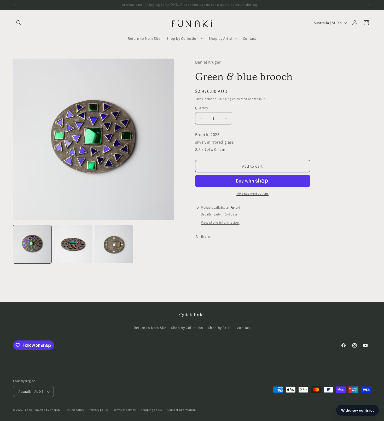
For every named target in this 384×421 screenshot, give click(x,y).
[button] (19, 23)
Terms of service (125, 410)
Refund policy (75, 410)
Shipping (225, 99)
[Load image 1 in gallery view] (32, 244)
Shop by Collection (187, 327)
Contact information (181, 410)
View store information (220, 222)
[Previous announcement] (15, 5)
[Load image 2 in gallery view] (73, 244)
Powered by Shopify (47, 410)
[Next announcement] (369, 5)
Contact (243, 327)
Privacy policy (99, 410)
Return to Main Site (150, 327)
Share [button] (205, 236)
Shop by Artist (220, 327)
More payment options (252, 193)
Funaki (28, 410)
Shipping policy (151, 410)
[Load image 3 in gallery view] (114, 244)
